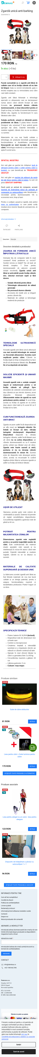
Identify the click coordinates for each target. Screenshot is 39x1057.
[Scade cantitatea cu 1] (9, 78)
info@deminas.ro (10, 964)
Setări (18, 1045)
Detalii (32, 829)
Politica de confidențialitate (10, 903)
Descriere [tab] (6, 239)
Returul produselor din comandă (12, 919)
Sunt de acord (18, 1052)
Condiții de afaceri (7, 900)
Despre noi (4, 916)
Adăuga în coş (20, 77)
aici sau (24, 1034)
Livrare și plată (6, 905)
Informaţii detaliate (7, 219)
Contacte (4, 914)
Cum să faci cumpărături (9, 897)
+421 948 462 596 (10, 968)
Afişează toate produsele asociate (19, 885)
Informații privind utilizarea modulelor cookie (16, 911)
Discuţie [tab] (13, 239)
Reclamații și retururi (8, 908)
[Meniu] (34, 3)
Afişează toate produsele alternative (19, 773)
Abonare (6, 954)
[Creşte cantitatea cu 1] (9, 76)
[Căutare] (23, 3)
